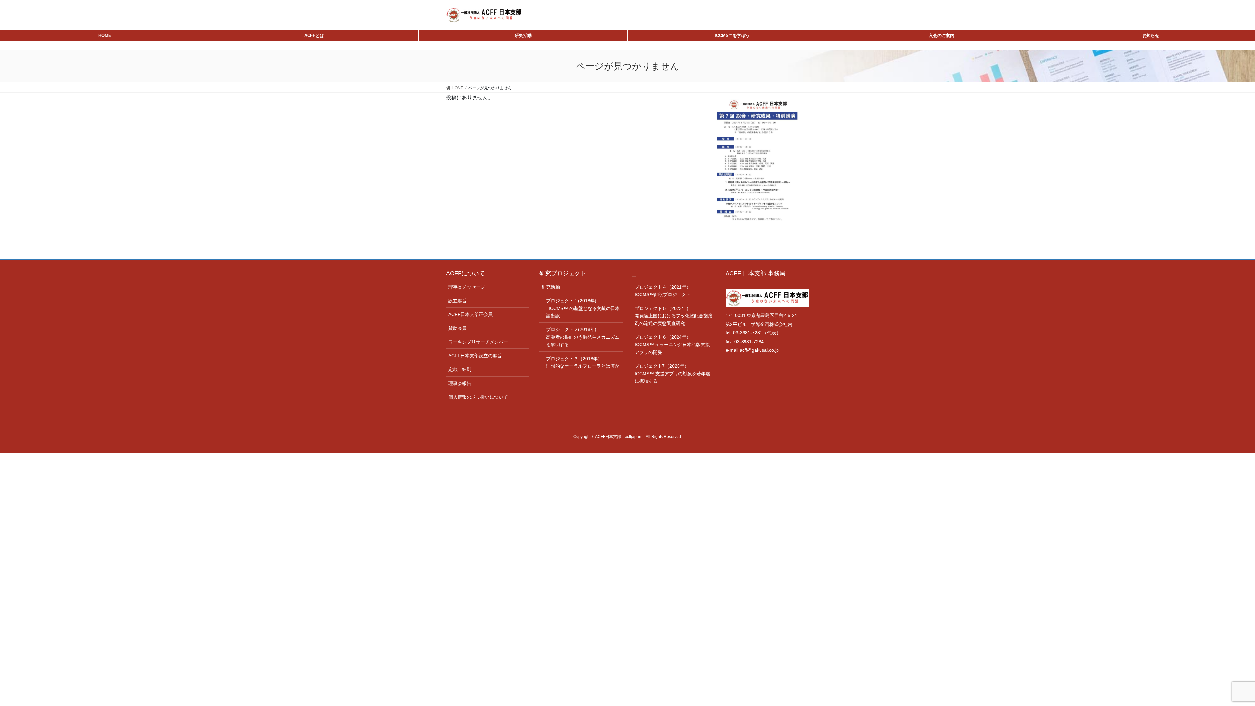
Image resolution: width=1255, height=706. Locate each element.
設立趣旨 (457, 300)
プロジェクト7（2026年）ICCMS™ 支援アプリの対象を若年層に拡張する (672, 373)
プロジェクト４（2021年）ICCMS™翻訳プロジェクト (663, 290)
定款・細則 (459, 369)
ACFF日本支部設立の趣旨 (475, 355)
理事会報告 (459, 383)
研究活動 (551, 287)
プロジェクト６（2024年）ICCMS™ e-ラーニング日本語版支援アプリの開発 (672, 344)
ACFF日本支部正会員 (470, 314)
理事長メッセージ (466, 287)
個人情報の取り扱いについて (478, 397)
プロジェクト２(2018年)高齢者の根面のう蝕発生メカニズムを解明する (582, 337)
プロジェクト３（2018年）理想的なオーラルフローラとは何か (582, 362)
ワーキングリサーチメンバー (478, 342)
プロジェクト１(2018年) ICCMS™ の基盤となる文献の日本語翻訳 (583, 308)
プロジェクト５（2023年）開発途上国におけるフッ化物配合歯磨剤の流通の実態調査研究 (673, 316)
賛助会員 (457, 328)
